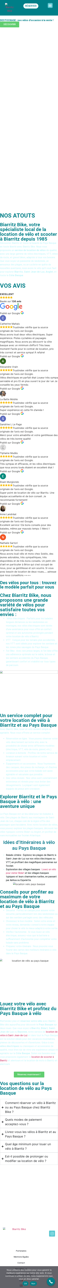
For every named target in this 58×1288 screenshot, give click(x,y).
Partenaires (21, 1251)
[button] (50, 5)
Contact (21, 1263)
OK (25, 1283)
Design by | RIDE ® (45, 1240)
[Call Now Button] (51, 1282)
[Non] (53, 1277)
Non (33, 1283)
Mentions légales (21, 1257)
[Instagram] (52, 1234)
